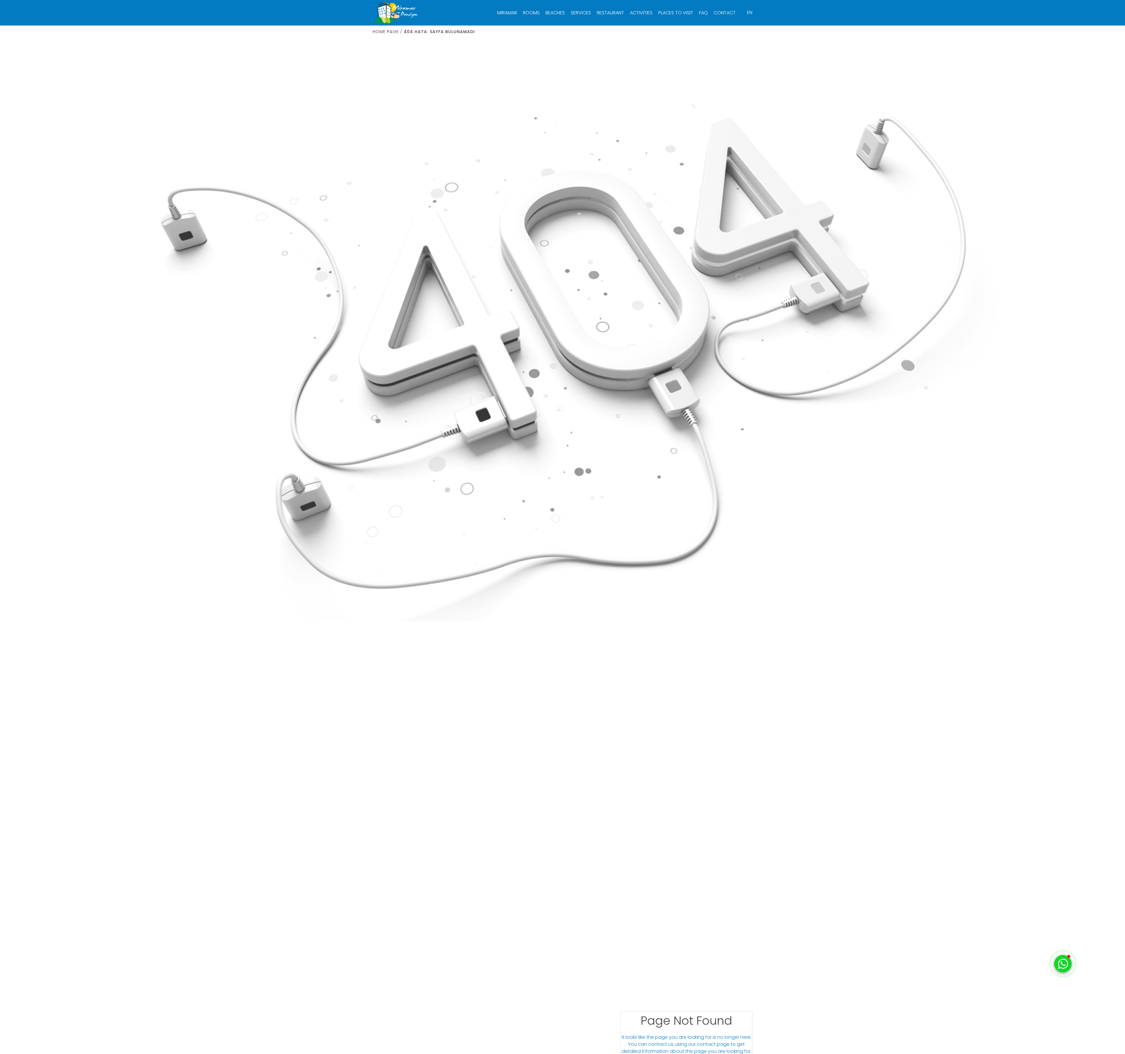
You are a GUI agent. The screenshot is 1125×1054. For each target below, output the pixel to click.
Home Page (386, 32)
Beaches (555, 12)
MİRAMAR (507, 12)
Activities (641, 12)
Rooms (531, 12)
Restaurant (610, 12)
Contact (725, 12)
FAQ (703, 12)
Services (581, 12)
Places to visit (675, 12)
